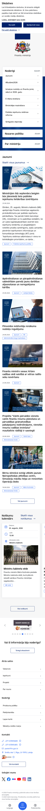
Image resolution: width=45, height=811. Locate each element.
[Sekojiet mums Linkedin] (29, 779)
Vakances (7, 669)
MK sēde (8, 585)
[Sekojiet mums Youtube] (19, 779)
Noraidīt (12, 25)
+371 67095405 (11, 745)
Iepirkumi (6, 675)
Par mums (7, 689)
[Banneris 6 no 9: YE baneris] (22, 625)
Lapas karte (7, 719)
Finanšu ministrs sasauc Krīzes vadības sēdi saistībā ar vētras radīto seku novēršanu (21, 374)
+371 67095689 (11, 741)
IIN (24, 335)
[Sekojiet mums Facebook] (9, 779)
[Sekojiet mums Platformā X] (3, 779)
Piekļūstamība (8, 712)
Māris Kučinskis (28, 487)
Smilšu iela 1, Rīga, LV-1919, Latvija (19, 752)
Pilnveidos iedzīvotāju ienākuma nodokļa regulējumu (19, 328)
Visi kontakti (14, 764)
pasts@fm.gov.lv (11, 748)
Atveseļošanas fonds (11, 440)
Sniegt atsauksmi (22, 650)
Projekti (6, 682)
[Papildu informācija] (20, 741)
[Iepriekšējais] (5, 625)
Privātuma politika (10, 705)
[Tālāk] (40, 625)
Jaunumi (6, 244)
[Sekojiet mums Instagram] (24, 779)
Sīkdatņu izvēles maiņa (12, 726)
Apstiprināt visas (33, 25)
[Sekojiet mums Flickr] (14, 779)
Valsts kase (27, 436)
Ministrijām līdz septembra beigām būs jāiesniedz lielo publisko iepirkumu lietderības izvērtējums (20, 196)
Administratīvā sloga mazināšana (14, 338)
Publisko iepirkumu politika (22, 244)
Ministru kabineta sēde (16, 568)
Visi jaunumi (22, 501)
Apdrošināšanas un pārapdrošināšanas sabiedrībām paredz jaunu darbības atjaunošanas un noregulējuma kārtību (22, 283)
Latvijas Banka (28, 293)
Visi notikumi (22, 609)
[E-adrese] (6, 757)
